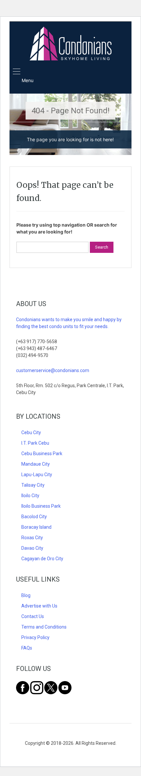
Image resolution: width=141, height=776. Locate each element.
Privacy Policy (35, 637)
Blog (25, 595)
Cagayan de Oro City (42, 558)
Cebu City (31, 432)
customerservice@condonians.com (52, 370)
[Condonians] (70, 44)
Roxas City (32, 537)
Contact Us (32, 616)
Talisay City (33, 485)
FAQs (26, 648)
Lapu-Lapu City (36, 474)
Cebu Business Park (41, 453)
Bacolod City (34, 516)
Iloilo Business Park (41, 506)
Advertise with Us (39, 606)
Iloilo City (30, 495)
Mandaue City (35, 464)
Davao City (32, 548)
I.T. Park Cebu (35, 443)
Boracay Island (36, 527)
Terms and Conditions (44, 627)
